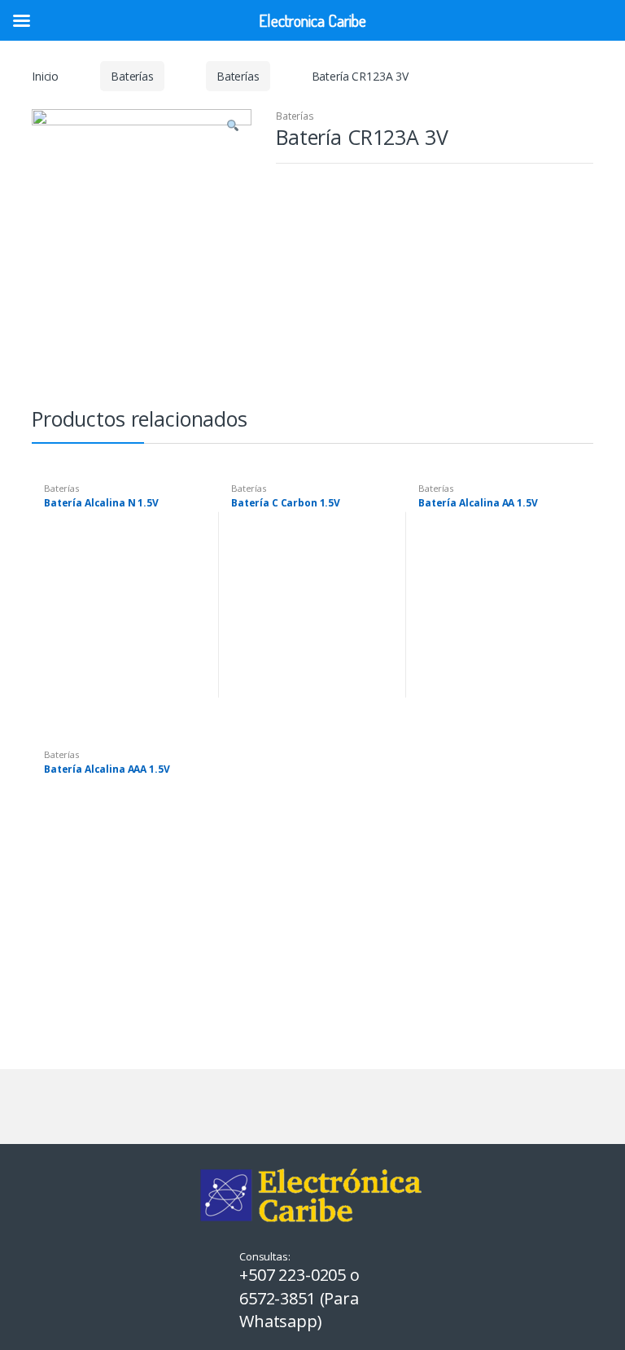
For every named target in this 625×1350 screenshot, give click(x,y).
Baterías (132, 76)
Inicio (45, 76)
